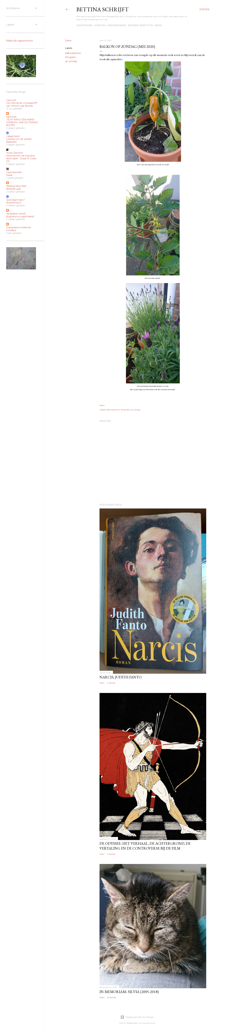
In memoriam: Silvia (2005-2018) (129, 991)
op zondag (71, 61)
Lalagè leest (13, 136)
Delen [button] (68, 40)
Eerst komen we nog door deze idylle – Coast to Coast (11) (21, 158)
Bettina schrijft (102, 9)
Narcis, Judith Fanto (121, 677)
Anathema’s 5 (13, 202)
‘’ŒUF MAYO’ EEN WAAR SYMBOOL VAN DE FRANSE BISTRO (22, 122)
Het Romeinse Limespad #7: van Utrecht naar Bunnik (22, 104)
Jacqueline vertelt (16, 213)
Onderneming (116, 25)
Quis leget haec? (15, 199)
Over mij (100, 25)
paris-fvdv (11, 116)
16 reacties (111, 997)
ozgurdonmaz (148, 1023)
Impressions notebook (18, 227)
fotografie (70, 57)
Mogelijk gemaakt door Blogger (139, 1017)
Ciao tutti (11, 100)
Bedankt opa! (13, 188)
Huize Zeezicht (14, 152)
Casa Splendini (14, 172)
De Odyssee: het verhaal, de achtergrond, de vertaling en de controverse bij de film (145, 846)
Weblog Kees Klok (16, 186)
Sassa (9, 175)
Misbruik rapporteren (19, 40)
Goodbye (11, 230)
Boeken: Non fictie (140, 25)
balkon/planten (73, 53)
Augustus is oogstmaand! (20, 216)
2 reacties (111, 683)
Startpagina (84, 25)
